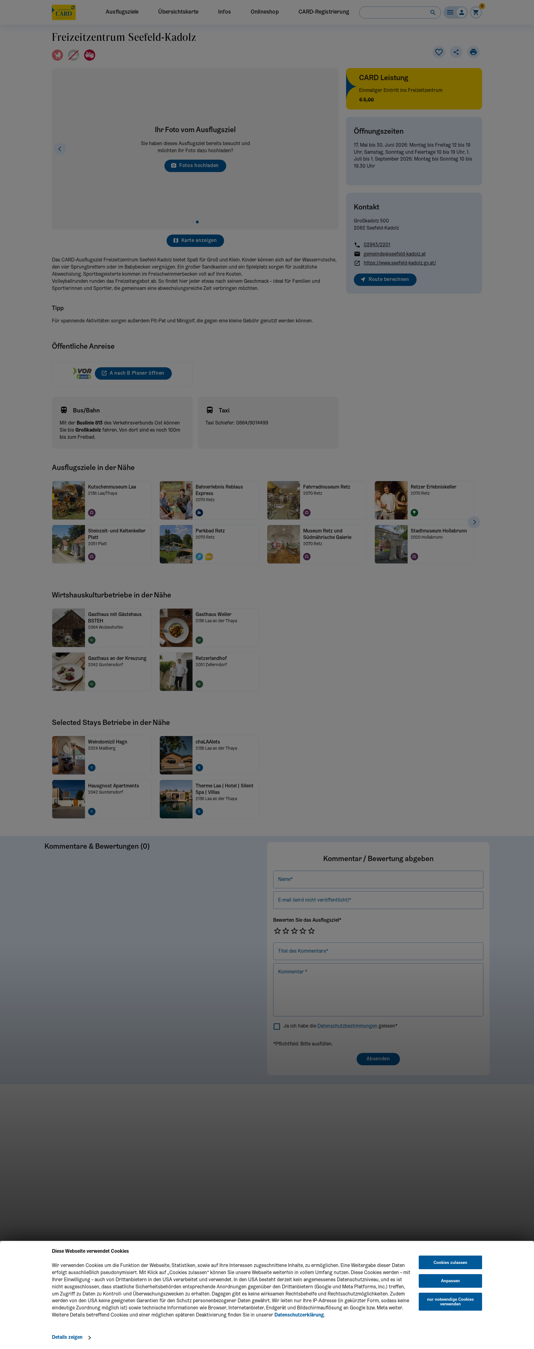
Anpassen (450, 1280)
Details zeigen (67, 1337)
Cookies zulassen (450, 1262)
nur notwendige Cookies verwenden (450, 1301)
